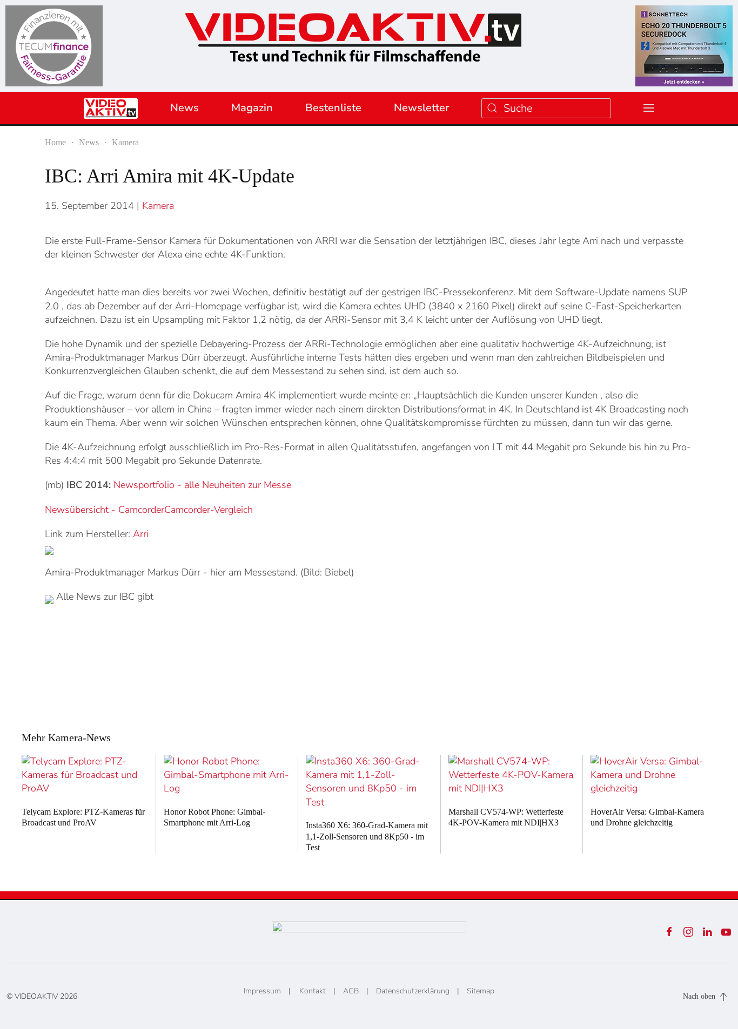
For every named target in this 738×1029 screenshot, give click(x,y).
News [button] (184, 107)
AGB (351, 991)
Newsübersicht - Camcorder (104, 509)
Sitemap (480, 991)
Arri (141, 533)
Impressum (262, 991)
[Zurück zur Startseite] (353, 33)
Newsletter (421, 107)
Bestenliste (333, 107)
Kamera (158, 205)
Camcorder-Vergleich (208, 509)
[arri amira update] (49, 550)
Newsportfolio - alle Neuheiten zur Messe (202, 484)
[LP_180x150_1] (54, 45)
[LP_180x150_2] (684, 45)
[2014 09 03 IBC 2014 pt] (49, 599)
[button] (648, 108)
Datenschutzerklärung (412, 991)
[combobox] (546, 108)
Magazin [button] (252, 107)
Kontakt (312, 991)
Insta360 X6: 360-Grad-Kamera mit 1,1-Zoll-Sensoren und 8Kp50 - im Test (367, 836)
